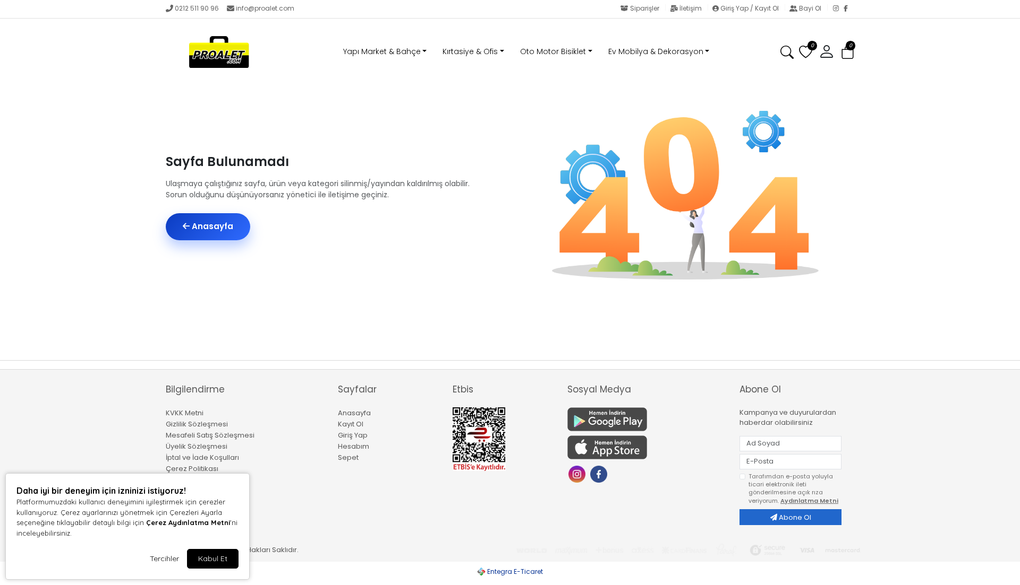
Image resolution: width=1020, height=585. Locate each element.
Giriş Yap (353, 435)
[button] (847, 52)
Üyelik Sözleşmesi (196, 446)
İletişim (690, 8)
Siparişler (644, 8)
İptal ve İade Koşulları (202, 457)
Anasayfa (211, 226)
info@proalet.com (265, 8)
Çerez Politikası (192, 469)
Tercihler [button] (164, 558)
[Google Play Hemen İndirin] (647, 419)
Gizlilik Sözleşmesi (197, 424)
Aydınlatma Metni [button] (809, 500)
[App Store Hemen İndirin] (647, 447)
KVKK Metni (184, 413)
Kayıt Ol (350, 424)
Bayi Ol (810, 8)
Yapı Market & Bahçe (382, 51)
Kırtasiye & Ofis (470, 51)
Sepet (348, 457)
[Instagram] (838, 9)
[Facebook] (849, 9)
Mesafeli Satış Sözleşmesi (210, 435)
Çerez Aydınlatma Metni (188, 522)
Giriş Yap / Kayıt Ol (749, 8)
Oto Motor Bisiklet (553, 51)
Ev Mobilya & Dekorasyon (655, 51)
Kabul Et (212, 558)
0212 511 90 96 (197, 8)
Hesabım (353, 446)
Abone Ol (794, 517)
